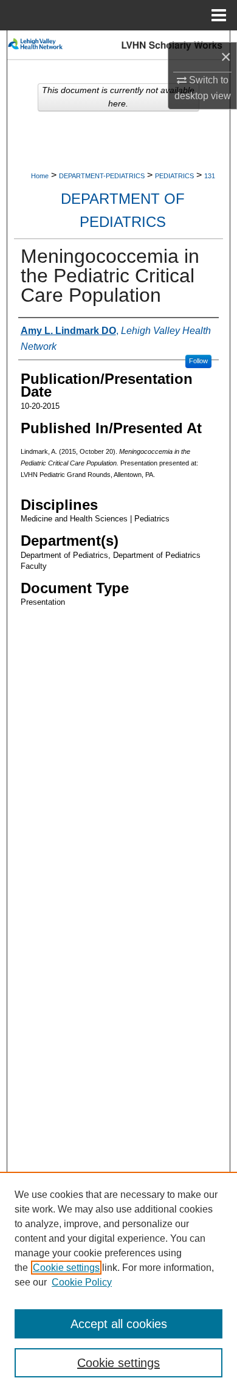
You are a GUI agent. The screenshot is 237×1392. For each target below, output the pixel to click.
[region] (118, 1282)
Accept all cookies (118, 1324)
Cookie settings (66, 1267)
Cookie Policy (82, 1282)
